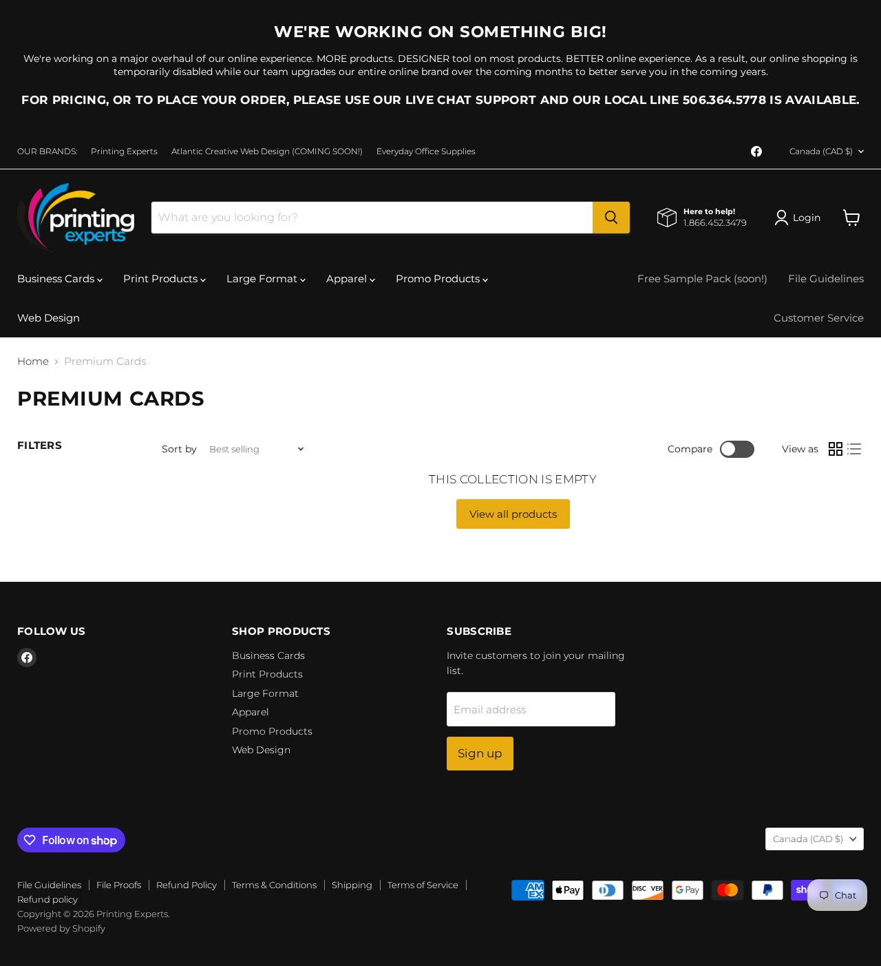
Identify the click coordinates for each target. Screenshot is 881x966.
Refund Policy (186, 884)
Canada (821, 151)
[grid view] (835, 449)
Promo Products (439, 278)
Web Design (48, 317)
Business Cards (57, 278)
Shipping (352, 884)
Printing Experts (124, 151)
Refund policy (47, 899)
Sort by (179, 448)
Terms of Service (423, 884)
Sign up (480, 753)
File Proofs (118, 884)
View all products (513, 514)
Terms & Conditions (274, 884)
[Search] (611, 217)
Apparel (348, 278)
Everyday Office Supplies (426, 151)
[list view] (854, 449)
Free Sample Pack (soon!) (702, 278)
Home (33, 361)
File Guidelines (826, 278)
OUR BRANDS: (47, 151)
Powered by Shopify (61, 928)
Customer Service (819, 317)
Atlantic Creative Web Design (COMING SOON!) (267, 151)
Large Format (263, 278)
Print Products (161, 278)
